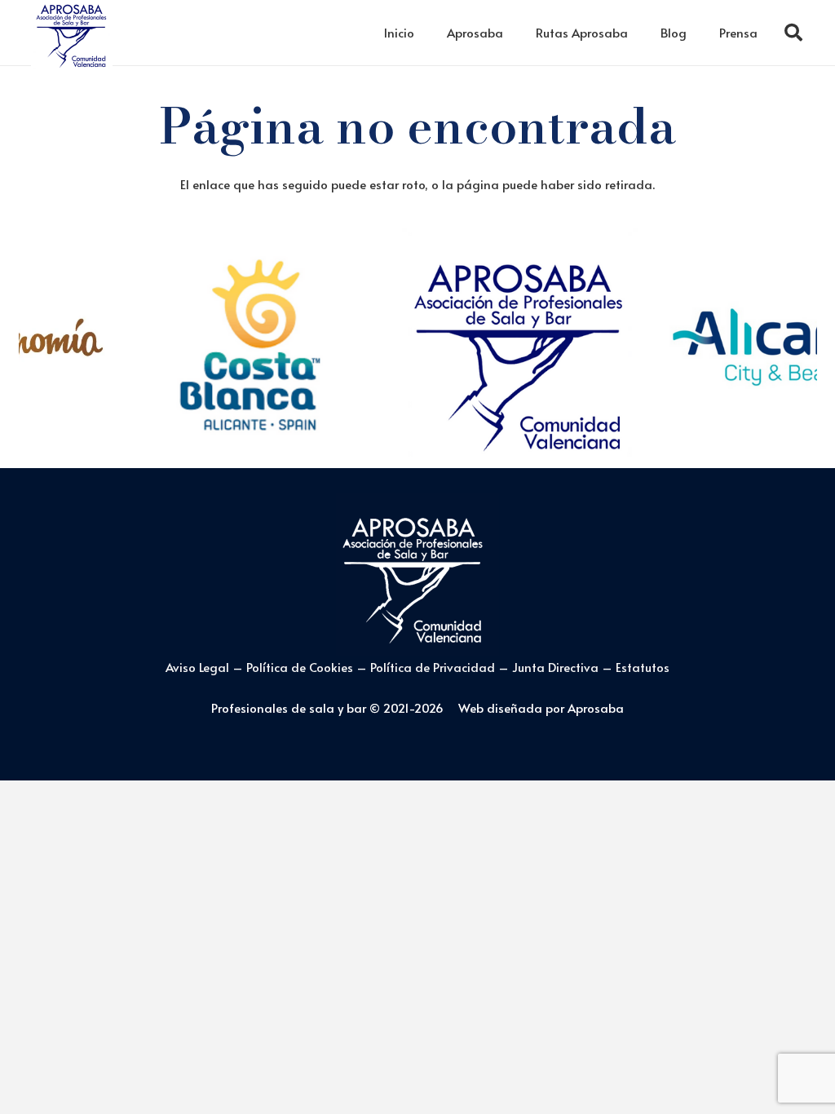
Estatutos (642, 666)
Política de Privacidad (434, 666)
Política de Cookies (299, 666)
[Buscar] (793, 32)
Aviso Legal (197, 666)
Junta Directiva (557, 666)
